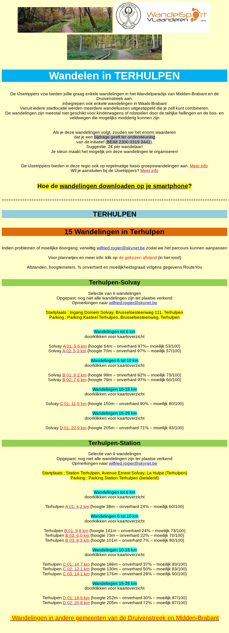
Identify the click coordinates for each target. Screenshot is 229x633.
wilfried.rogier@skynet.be (121, 248)
